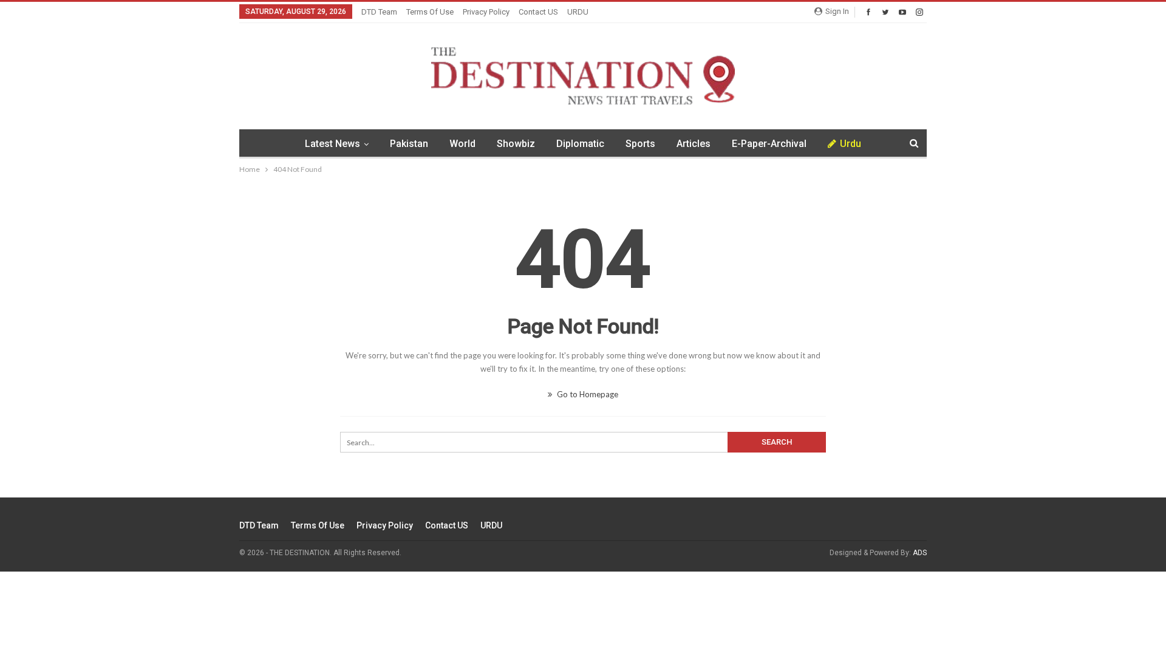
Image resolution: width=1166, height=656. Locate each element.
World (462, 143)
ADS (920, 552)
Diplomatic (580, 143)
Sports (640, 143)
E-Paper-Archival (769, 143)
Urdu (850, 143)
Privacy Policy (486, 11)
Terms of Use (430, 11)
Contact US (538, 11)
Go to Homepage (586, 394)
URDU (577, 11)
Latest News (332, 143)
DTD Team (379, 11)
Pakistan (409, 143)
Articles (694, 143)
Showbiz (516, 143)
